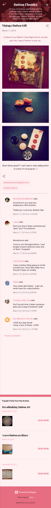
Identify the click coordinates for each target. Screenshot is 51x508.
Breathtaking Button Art (16, 407)
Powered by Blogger (27, 492)
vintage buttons (10, 188)
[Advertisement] (25, 365)
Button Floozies (25, 4)
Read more (43, 420)
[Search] (47, 5)
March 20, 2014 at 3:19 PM (24, 311)
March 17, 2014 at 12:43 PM (25, 214)
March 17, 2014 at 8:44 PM (24, 253)
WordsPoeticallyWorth (23, 199)
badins (31, 497)
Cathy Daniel (18, 261)
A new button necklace (15, 435)
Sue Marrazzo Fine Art (23, 319)
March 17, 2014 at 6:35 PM (24, 232)
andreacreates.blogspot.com (16, 182)
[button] (47, 26)
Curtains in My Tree (21, 300)
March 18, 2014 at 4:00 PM (24, 274)
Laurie (15, 222)
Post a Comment (12, 336)
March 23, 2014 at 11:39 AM (25, 329)
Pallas (15, 282)
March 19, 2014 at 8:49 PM (24, 292)
